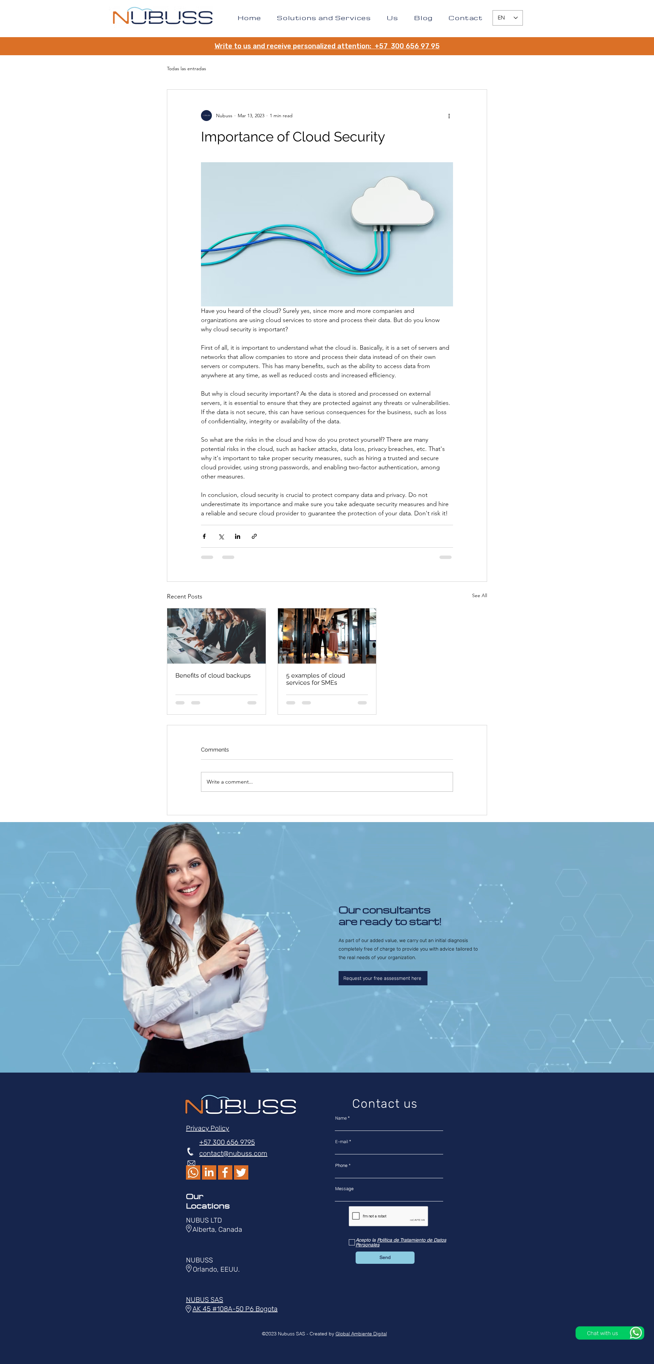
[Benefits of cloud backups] (216, 636)
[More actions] (449, 115)
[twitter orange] (241, 1172)
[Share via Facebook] (204, 536)
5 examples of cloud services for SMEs (315, 679)
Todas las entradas (186, 68)
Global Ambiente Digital (361, 1334)
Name (341, 1118)
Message (344, 1188)
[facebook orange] (225, 1172)
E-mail (341, 1141)
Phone (341, 1165)
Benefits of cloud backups (213, 675)
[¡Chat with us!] (609, 1333)
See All (479, 595)
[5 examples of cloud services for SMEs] (327, 636)
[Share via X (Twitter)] (221, 536)
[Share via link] (254, 536)
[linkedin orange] (209, 1172)
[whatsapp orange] (193, 1172)
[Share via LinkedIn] (237, 536)
